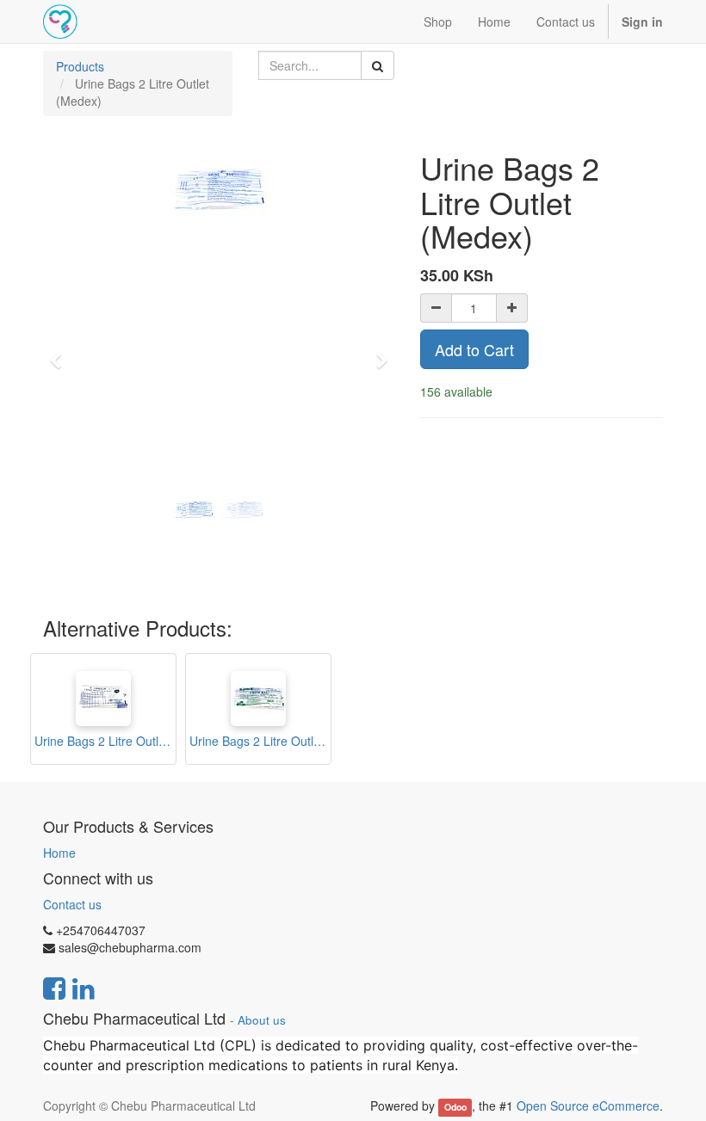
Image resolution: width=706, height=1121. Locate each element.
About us (262, 1020)
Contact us (72, 904)
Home (59, 852)
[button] (60, 352)
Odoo (455, 1106)
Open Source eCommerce (588, 1105)
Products (80, 66)
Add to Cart (474, 349)
